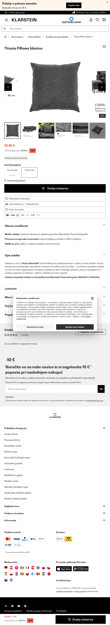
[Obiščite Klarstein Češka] (48, 567)
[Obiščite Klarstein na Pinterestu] (25, 606)
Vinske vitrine (11, 434)
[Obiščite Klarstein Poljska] (11, 573)
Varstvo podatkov (13, 611)
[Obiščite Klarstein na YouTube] (18, 606)
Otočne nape (10, 451)
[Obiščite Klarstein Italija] (27, 567)
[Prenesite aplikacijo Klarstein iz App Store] (64, 568)
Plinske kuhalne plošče (15, 498)
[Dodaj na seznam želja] (104, 46)
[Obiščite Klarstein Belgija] (38, 573)
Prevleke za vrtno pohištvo (57, 37)
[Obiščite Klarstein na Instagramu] (6, 606)
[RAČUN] (91, 19)
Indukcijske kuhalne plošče (17, 492)
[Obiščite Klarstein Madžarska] (6, 573)
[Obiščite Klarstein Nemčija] (6, 567)
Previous (8, 87)
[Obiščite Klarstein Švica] (16, 567)
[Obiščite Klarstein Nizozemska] (43, 573)
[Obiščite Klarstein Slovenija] (6, 580)
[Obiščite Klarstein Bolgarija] (27, 573)
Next (102, 87)
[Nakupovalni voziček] (104, 19)
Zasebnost (9, 397)
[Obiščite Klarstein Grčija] (11, 580)
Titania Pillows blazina (83, 37)
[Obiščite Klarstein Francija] (22, 567)
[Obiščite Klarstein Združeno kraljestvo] (38, 567)
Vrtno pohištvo (34, 37)
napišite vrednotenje (91, 332)
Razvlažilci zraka (12, 445)
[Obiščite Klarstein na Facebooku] (12, 606)
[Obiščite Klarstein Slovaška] (43, 567)
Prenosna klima (12, 440)
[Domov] (7, 37)
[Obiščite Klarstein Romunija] (22, 573)
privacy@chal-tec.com (94, 400)
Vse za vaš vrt (17, 37)
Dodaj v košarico (57, 188)
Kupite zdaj (73, 5)
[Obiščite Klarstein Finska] (32, 573)
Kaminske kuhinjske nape (17, 457)
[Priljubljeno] (97, 19)
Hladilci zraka (11, 481)
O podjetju (61, 611)
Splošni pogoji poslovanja (39, 611)
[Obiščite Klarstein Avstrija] (11, 567)
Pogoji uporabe (80, 591)
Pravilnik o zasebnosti (64, 591)
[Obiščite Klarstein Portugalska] (48, 573)
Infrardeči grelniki (13, 463)
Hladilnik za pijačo (13, 475)
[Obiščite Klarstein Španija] (32, 567)
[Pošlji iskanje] (4, 28)
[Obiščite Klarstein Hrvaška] (16, 573)
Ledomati (9, 469)
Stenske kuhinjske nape (16, 487)
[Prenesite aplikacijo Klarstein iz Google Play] (81, 568)
